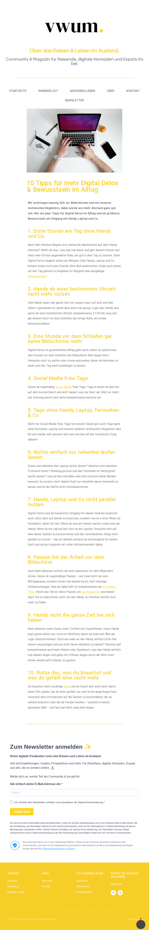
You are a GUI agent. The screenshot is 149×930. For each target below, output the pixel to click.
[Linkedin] (120, 892)
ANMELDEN (21, 811)
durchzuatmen (91, 592)
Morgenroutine (37, 276)
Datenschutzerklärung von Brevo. (59, 848)
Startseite (17, 91)
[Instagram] (113, 892)
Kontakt (133, 91)
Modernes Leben (82, 91)
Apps (67, 686)
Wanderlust (48, 91)
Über (110, 91)
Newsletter (74, 100)
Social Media (63, 387)
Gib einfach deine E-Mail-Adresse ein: (35, 784)
